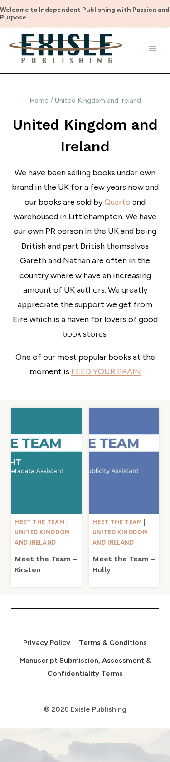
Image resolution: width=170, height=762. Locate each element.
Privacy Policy (46, 642)
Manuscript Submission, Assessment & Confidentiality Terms (85, 667)
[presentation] (46, 460)
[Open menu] (152, 48)
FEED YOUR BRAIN (106, 371)
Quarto (117, 202)
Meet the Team (39, 522)
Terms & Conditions (113, 642)
